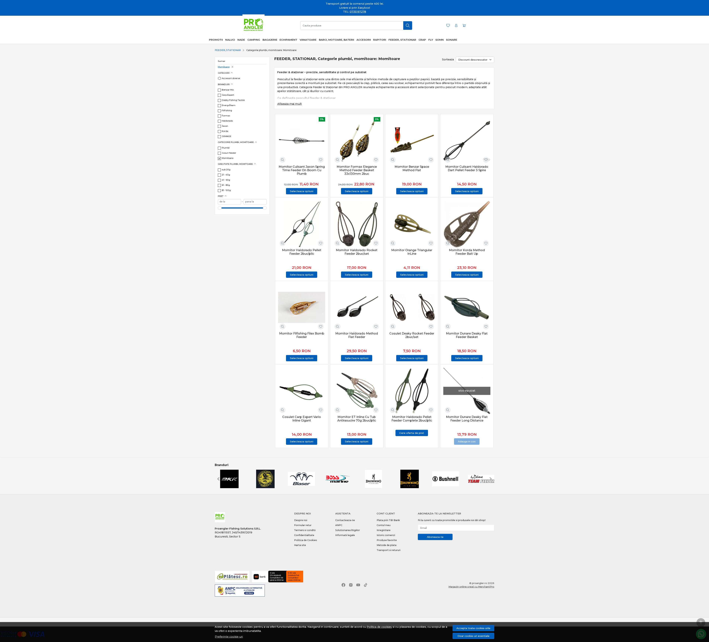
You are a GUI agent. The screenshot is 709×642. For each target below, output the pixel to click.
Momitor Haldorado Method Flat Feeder (356, 335)
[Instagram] (350, 585)
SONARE (451, 39)
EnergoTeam (228, 105)
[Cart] (464, 25)
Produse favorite (387, 540)
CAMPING (253, 39)
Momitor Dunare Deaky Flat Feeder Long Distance (467, 418)
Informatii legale (345, 535)
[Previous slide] (218, 479)
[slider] (220, 208)
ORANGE (226, 136)
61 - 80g (226, 185)
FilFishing (227, 110)
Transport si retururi (388, 550)
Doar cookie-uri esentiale (473, 635)
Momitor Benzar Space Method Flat (412, 168)
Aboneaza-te (435, 536)
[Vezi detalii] (282, 159)
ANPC (338, 525)
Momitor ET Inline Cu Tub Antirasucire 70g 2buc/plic (356, 418)
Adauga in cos (467, 441)
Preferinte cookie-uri (229, 636)
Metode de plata (386, 545)
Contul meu (384, 525)
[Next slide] (490, 479)
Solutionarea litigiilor (347, 530)
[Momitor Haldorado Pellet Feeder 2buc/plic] (301, 223)
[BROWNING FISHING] (408, 486)
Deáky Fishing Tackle (233, 100)
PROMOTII (216, 39)
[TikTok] (365, 585)
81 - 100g (226, 190)
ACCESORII (364, 39)
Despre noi (300, 520)
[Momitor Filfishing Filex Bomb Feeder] (301, 307)
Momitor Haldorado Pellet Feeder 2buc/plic (301, 251)
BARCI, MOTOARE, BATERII (336, 39)
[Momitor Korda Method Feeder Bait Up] (466, 223)
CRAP (422, 39)
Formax (226, 115)
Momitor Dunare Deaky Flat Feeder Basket (467, 335)
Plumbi (226, 147)
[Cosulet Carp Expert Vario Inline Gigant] (301, 390)
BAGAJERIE (270, 39)
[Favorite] (448, 25)
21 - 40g (226, 174)
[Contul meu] (456, 25)
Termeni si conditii (305, 530)
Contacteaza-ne (345, 520)
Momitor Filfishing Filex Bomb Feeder (301, 335)
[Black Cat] (264, 486)
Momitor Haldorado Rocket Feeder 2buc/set (356, 251)
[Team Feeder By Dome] (480, 486)
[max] (255, 201)
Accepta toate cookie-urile (473, 628)
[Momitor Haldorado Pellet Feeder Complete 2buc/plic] (411, 390)
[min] (229, 201)
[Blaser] (300, 486)
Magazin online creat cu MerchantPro (471, 586)
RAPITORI (379, 39)
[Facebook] (343, 585)
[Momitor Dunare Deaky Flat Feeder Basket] (466, 307)
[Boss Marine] (336, 486)
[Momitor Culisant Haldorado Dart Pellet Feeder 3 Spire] (466, 140)
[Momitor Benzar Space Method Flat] (411, 140)
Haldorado (227, 120)
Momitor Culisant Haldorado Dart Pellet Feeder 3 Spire (466, 168)
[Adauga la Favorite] (320, 159)
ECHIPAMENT (288, 39)
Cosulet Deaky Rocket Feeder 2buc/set (411, 335)
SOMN (439, 39)
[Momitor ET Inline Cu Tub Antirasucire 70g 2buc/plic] (356, 390)
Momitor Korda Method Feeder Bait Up (467, 251)
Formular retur (302, 525)
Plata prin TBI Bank (388, 520)
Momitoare (224, 67)
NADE (241, 39)
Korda (225, 131)
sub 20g (226, 169)
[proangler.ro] (253, 25)
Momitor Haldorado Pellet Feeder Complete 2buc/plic (411, 418)
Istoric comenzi (386, 535)
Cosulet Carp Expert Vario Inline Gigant (301, 418)
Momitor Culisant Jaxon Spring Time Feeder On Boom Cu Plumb (302, 170)
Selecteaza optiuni (301, 191)
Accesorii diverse (231, 78)
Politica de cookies (379, 627)
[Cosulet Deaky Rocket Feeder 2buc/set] (411, 307)
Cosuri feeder (229, 153)
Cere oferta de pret (411, 432)
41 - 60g (226, 180)
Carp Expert (228, 95)
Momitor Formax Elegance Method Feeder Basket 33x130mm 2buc (357, 170)
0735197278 (358, 11)
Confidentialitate (304, 535)
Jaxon (225, 126)
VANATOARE (308, 39)
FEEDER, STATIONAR (402, 39)
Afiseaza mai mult (289, 103)
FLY (430, 39)
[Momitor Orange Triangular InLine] (411, 223)
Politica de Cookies (305, 540)
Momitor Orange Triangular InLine (411, 251)
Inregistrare (384, 530)
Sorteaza (448, 59)
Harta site (300, 545)
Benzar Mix (228, 89)
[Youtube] (358, 585)
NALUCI (230, 39)
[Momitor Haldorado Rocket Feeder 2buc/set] (356, 223)
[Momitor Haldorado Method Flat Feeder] (356, 307)
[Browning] (372, 486)
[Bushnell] (444, 486)
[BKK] (228, 486)
